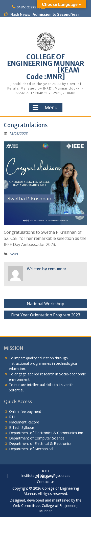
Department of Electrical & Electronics (40, 443)
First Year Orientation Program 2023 (45, 315)
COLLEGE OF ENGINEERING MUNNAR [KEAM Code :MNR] (45, 67)
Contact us (46, 481)
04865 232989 (27, 7)
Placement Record (24, 422)
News (14, 254)
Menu (51, 107)
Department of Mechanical (31, 448)
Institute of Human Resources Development (45, 476)
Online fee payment (25, 411)
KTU (45, 471)
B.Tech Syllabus (22, 427)
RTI (12, 416)
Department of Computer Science (36, 438)
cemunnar (57, 268)
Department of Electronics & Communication (46, 432)
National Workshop (45, 303)
